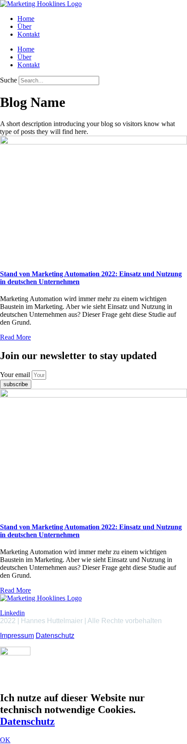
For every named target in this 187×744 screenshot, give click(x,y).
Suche (8, 80)
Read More (15, 337)
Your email (16, 374)
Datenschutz (55, 635)
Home (25, 18)
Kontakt (28, 34)
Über (24, 26)
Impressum (17, 635)
